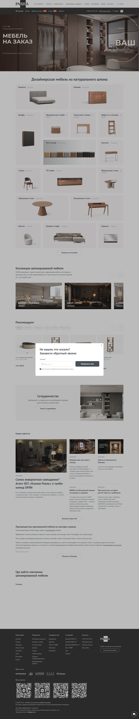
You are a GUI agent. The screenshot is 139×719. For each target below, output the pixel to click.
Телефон (43, 359)
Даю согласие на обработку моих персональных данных (58, 369)
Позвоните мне (87, 364)
